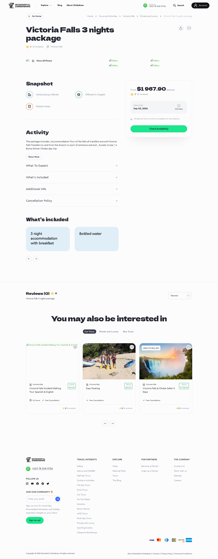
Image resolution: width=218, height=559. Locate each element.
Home (90, 16)
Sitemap (178, 476)
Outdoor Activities (85, 480)
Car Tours (89, 331)
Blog (60, 5)
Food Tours (82, 490)
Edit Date (179, 109)
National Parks (119, 471)
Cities (115, 466)
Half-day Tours (83, 476)
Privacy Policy (166, 554)
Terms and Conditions (183, 554)
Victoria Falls (129, 16)
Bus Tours (128, 331)
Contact (156, 554)
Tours (115, 476)
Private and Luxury (149, 16)
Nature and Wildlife (86, 471)
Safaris (80, 466)
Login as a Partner (149, 471)
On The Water (83, 499)
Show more (33, 157)
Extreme (81, 504)
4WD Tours (82, 514)
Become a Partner (149, 466)
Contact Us (179, 466)
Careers (177, 480)
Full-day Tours (83, 485)
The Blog (117, 480)
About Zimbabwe (75, 5)
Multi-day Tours (84, 518)
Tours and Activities (108, 16)
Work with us (180, 471)
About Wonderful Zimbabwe (139, 554)
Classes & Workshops (87, 533)
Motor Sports (83, 509)
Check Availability (158, 129)
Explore (44, 5)
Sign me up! (35, 520)
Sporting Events (84, 528)
